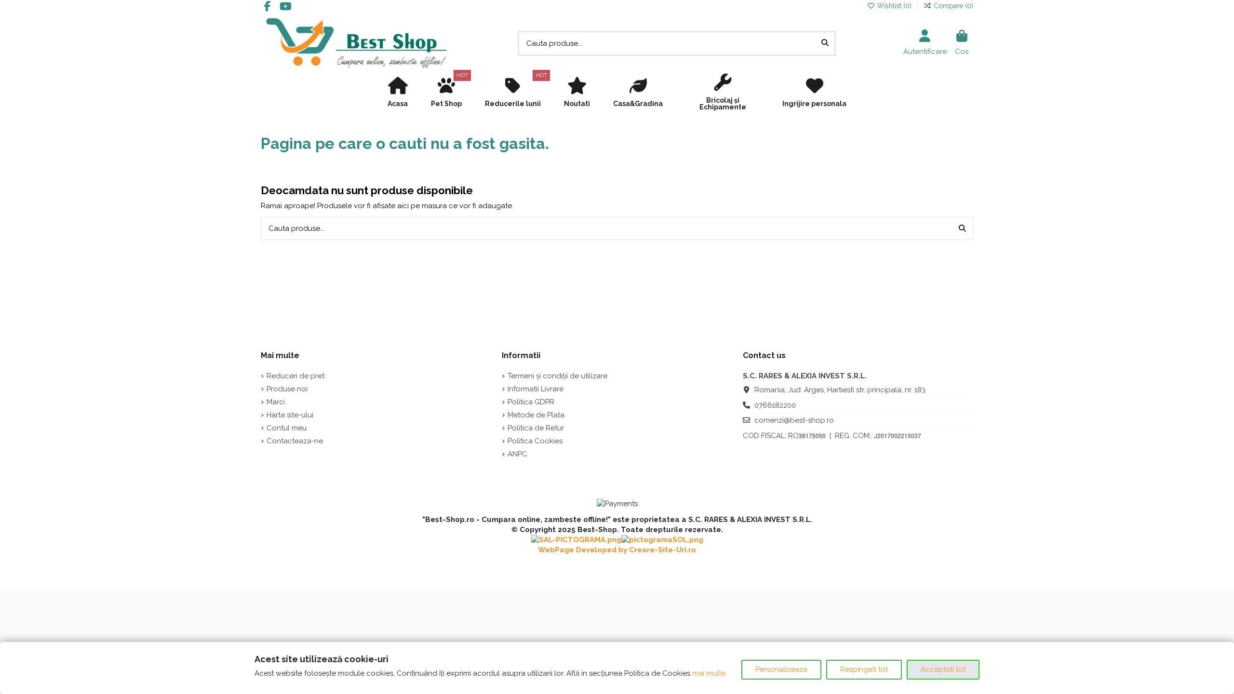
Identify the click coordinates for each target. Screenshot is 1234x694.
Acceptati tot (943, 669)
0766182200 (775, 405)
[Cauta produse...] (825, 43)
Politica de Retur (536, 428)
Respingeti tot (864, 669)
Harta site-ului (290, 415)
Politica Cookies (535, 441)
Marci (276, 402)
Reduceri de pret (295, 376)
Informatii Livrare (535, 389)
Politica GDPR (531, 402)
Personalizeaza (781, 669)
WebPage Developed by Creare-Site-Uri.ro (617, 550)
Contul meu (287, 428)
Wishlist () (894, 6)
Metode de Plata (536, 415)
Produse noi (287, 389)
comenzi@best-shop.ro (794, 420)
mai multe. (709, 673)
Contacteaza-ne (295, 441)
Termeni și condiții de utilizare (557, 376)
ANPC (517, 454)
